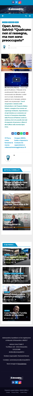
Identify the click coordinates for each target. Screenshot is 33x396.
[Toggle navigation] (30, 16)
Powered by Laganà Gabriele (12, 390)
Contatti (8, 392)
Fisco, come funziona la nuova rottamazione (9, 142)
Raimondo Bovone (21, 187)
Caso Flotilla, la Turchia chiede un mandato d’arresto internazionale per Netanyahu (16, 316)
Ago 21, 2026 (9, 262)
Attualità (5, 22)
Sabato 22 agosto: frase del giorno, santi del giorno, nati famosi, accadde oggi (15, 185)
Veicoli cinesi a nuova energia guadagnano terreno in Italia (14, 296)
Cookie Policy (23, 392)
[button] (26, 16)
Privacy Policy (15, 392)
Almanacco (7, 180)
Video (16, 22)
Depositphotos (22, 364)
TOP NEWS (7, 254)
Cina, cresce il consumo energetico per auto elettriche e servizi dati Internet (15, 260)
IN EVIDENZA (11, 22)
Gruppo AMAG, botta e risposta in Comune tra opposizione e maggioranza (21, 142)
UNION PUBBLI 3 (24, 390)
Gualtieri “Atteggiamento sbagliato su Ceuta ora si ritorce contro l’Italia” (16, 225)
